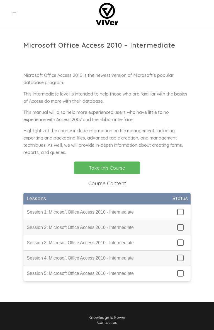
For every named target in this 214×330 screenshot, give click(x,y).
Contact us (107, 322)
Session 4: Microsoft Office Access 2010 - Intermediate (80, 258)
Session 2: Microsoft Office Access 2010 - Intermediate (80, 227)
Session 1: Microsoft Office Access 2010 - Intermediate (80, 212)
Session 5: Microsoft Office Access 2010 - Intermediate (80, 273)
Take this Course (107, 168)
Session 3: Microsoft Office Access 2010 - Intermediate (80, 242)
